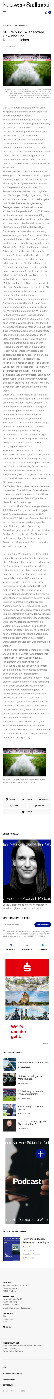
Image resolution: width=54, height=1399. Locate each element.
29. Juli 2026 (23, 1083)
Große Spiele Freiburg (13, 1351)
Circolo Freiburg (10, 1348)
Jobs (5, 1321)
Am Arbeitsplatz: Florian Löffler (31, 1107)
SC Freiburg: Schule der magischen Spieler (31, 1092)
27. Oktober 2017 (9, 46)
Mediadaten (8, 1319)
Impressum (8, 1385)
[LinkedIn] (10, 1327)
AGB (4, 1368)
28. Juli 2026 (23, 1129)
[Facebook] (4, 1327)
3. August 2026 (24, 1067)
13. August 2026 (24, 1098)
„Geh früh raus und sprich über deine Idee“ (32, 1123)
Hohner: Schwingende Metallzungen (30, 1077)
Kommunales (8, 25)
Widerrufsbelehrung (12, 1373)
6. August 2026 (24, 1113)
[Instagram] (7, 1327)
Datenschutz (9, 1379)
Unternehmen (21, 25)
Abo (4, 1316)
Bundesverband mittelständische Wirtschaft (22, 1345)
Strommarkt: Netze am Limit (33, 1062)
